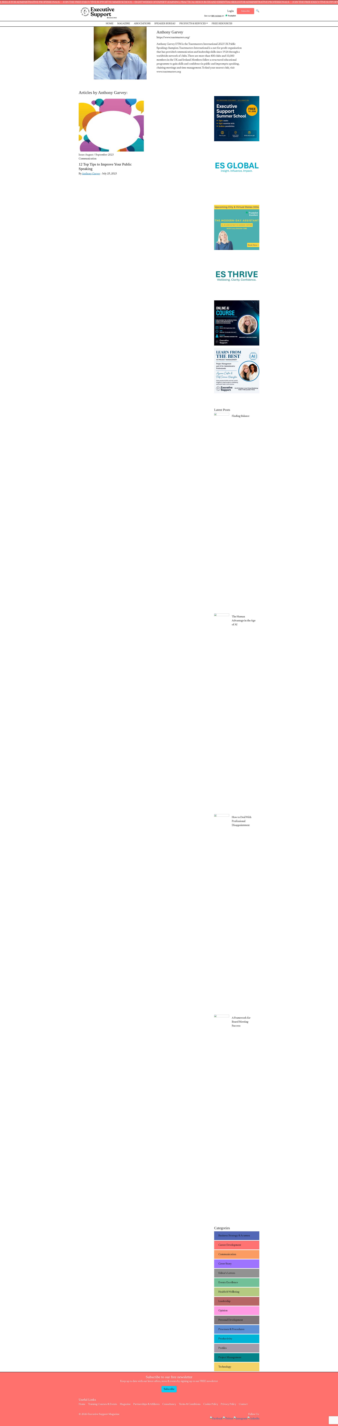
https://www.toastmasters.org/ (173, 37)
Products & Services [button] (192, 24)
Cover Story (225, 1263)
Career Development (229, 1245)
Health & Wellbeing (228, 1292)
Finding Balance (240, 416)
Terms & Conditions (190, 1404)
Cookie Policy (210, 1404)
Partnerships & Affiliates (146, 1404)
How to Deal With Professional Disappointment (241, 821)
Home (109, 24)
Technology (224, 1367)
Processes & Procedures (231, 1329)
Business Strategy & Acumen (234, 1235)
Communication (87, 158)
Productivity (225, 1338)
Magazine (123, 24)
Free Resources (222, 24)
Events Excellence (228, 1282)
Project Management (229, 1357)
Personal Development (230, 1320)
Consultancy (169, 1404)
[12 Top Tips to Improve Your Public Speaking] (111, 131)
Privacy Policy (228, 1404)
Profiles (222, 1348)
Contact (243, 1404)
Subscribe (245, 11)
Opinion (222, 1310)
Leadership (224, 1301)
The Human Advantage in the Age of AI (243, 620)
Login (230, 11)
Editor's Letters (226, 1273)
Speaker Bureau (164, 24)
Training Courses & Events (102, 1404)
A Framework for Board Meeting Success (241, 1022)
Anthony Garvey (91, 173)
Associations (142, 24)
